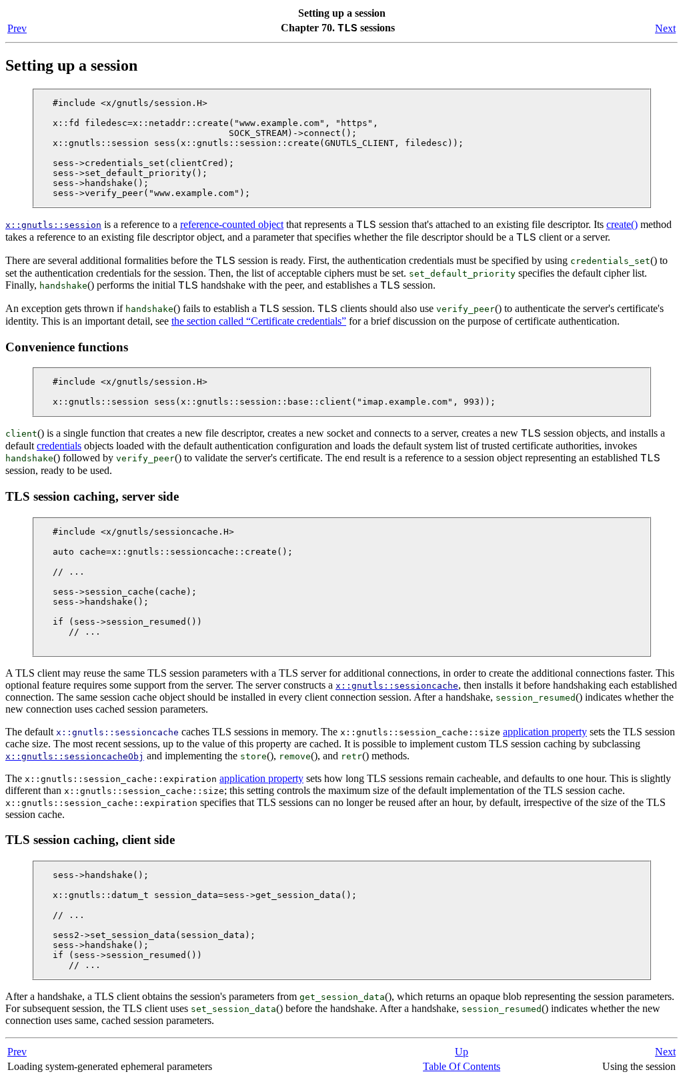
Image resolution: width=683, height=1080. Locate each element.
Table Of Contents (461, 1066)
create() (622, 224)
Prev (17, 28)
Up (461, 1051)
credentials (59, 445)
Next (665, 28)
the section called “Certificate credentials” (258, 321)
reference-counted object (231, 224)
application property (545, 731)
